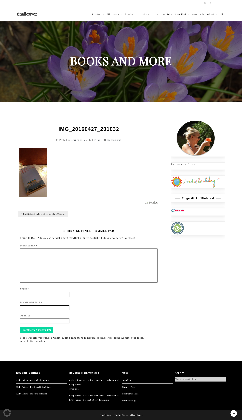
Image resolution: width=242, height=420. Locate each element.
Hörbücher (145, 14)
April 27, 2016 (78, 140)
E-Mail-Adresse (31, 302)
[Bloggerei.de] (177, 210)
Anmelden (126, 380)
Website (25, 315)
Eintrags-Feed (128, 387)
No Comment (114, 140)
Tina (97, 140)
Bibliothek (113, 14)
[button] (7, 413)
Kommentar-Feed (130, 393)
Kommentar (28, 245)
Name (24, 289)
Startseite (98, 14)
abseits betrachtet (203, 14)
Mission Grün (164, 14)
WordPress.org (129, 400)
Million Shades (136, 415)
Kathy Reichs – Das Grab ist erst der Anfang (89, 399)
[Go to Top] (233, 413)
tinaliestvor (27, 13)
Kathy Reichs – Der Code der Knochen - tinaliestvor (92, 380)
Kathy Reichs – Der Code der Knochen (33, 380)
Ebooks (129, 14)
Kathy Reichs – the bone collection (31, 393)
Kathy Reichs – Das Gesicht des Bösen (33, 387)
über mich (181, 14)
